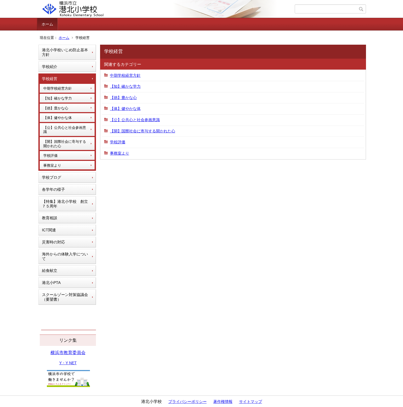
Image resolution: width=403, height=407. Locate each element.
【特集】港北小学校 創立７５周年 (65, 203)
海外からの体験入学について (65, 256)
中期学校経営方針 (57, 88)
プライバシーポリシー (187, 401)
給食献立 (49, 270)
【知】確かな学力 (57, 98)
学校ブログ (51, 177)
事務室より (52, 165)
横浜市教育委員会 (68, 352)
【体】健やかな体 (57, 118)
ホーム (47, 24)
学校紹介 (49, 66)
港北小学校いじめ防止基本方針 (65, 52)
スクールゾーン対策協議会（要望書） (65, 296)
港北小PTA (51, 282)
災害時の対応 (53, 242)
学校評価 (50, 155)
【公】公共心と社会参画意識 (64, 130)
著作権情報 (222, 401)
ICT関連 (49, 230)
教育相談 (49, 218)
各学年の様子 (53, 189)
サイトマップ (250, 401)
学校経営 (49, 78)
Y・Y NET (68, 363)
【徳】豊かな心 (55, 108)
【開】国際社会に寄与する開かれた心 (64, 144)
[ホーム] (166, 9)
